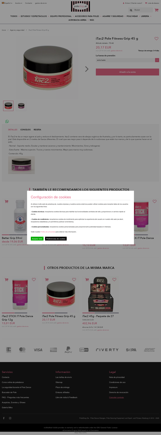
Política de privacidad (48, 232)
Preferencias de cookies (55, 238)
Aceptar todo (37, 238)
